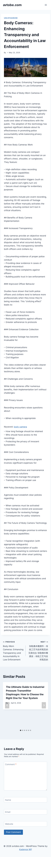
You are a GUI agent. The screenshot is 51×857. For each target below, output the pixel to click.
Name (8, 800)
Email (7, 812)
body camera (20, 427)
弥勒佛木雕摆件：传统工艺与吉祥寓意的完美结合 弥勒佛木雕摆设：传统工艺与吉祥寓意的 (38, 651)
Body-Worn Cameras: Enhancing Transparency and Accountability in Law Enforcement (13, 651)
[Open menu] (45, 5)
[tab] (20, 730)
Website (9, 824)
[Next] (44, 705)
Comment (10, 764)
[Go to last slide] (7, 705)
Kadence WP (25, 849)
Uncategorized (11, 18)
